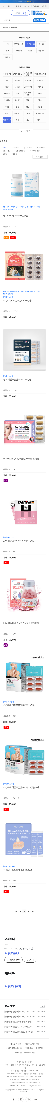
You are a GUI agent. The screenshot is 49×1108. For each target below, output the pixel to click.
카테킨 (7, 106)
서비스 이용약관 (16, 1044)
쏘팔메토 (7, 93)
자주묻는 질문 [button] (13, 959)
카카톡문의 (28, 1048)
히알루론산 (7, 120)
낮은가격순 (6, 150)
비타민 (17, 87)
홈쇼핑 (7, 57)
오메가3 (7, 100)
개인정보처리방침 (32, 1044)
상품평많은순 (20, 150)
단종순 (4, 153)
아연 (17, 93)
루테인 (17, 80)
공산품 (41, 44)
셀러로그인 (10, 6)
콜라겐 (7, 113)
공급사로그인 (29, 1052)
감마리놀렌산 (17, 73)
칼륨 (17, 106)
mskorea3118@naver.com (31, 1085)
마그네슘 (28, 80)
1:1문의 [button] (30, 959)
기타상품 (19, 50)
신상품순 (15, 147)
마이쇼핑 (26, 6)
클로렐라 (17, 113)
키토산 (27, 113)
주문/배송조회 (35, 6)
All (8, 44)
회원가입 (18, 6)
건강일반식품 (19, 44)
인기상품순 (28, 147)
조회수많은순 (34, 150)
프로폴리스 (40, 113)
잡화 (7, 50)
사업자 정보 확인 (35, 1076)
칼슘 (27, 106)
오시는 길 (18, 1052)
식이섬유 (40, 87)
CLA (27, 120)
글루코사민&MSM (28, 74)
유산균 (17, 100)
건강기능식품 (30, 44)
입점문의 (39, 1048)
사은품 (30, 50)
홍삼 (17, 120)
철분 (39, 100)
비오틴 (7, 87)
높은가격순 (41, 147)
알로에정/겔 (27, 93)
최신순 (4, 147)
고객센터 (44, 6)
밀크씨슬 (40, 80)
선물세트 (41, 50)
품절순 (14, 153)
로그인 (3, 6)
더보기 (42, 1006)
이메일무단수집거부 (14, 1048)
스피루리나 (28, 87)
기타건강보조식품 (39, 73)
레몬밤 (7, 80)
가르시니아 (7, 73)
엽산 (39, 93)
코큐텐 (39, 106)
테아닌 (39, 120)
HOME (5, 27)
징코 (27, 100)
